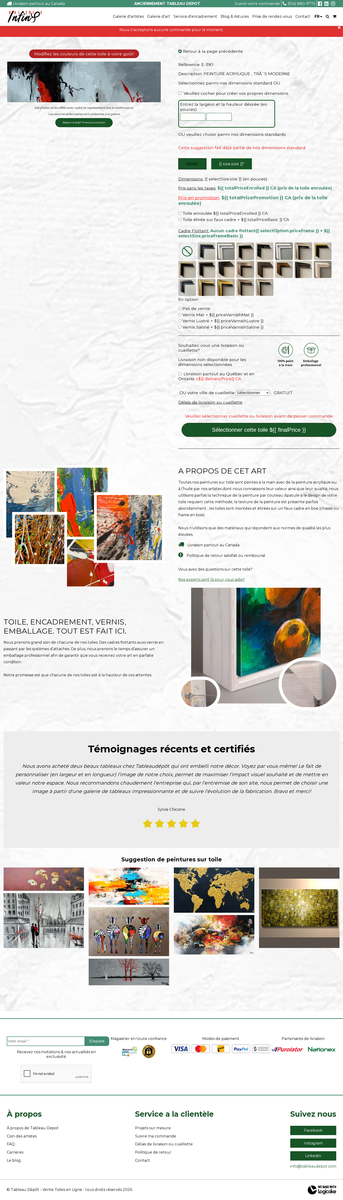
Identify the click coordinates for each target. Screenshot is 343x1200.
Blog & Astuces (235, 16)
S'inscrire (97, 1041)
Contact (302, 16)
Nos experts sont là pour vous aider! (211, 579)
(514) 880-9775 (301, 3)
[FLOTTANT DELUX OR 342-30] (226, 287)
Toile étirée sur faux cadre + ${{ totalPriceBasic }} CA (235, 219)
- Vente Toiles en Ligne (61, 1189)
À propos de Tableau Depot (33, 1128)
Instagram (313, 1143)
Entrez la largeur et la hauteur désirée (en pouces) (223, 107)
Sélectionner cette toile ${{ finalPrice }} (259, 430)
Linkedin (313, 1156)
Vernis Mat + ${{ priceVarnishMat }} (217, 314)
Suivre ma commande (155, 1136)
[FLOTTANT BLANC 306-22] (226, 251)
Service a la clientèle (174, 1114)
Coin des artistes (22, 1136)
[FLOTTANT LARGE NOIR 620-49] (226, 269)
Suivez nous (313, 1114)
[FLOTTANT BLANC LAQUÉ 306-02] (284, 251)
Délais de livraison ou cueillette (210, 402)
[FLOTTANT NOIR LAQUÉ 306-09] (264, 251)
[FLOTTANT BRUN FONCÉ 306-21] (206, 269)
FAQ (11, 1144)
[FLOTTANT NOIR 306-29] (206, 251)
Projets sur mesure (153, 1128)
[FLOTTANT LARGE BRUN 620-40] (284, 269)
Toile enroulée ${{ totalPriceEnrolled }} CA (224, 213)
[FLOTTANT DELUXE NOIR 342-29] (303, 269)
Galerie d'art (158, 16)
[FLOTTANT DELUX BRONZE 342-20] (206, 287)
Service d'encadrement (195, 16)
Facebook (313, 1130)
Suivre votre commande (257, 3)
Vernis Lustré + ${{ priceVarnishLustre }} (222, 320)
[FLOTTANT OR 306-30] (323, 251)
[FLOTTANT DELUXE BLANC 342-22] (323, 269)
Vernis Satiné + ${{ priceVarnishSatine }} (222, 327)
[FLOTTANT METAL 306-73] (303, 251)
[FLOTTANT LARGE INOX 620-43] (245, 269)
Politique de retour (153, 1152)
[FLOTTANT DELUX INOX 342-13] (245, 287)
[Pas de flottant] (187, 251)
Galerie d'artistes (128, 16)
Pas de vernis (195, 308)
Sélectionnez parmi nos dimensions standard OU (229, 83)
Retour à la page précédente (212, 51)
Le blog (14, 1160)
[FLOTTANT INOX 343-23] (245, 251)
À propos (24, 1114)
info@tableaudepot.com (313, 1166)
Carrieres (15, 1152)
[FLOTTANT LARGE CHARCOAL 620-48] (264, 269)
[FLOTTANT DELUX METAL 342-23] (264, 287)
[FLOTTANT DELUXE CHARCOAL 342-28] (187, 287)
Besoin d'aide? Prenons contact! (84, 122)
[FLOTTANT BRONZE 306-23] (187, 269)
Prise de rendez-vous (272, 16)
